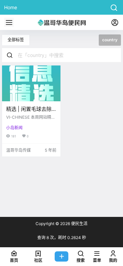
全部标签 (16, 39)
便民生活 (78, 223)
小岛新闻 (14, 127)
